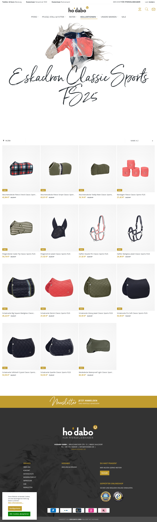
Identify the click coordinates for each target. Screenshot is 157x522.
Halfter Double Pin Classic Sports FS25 (93, 254)
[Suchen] (147, 9)
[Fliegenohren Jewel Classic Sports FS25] (59, 228)
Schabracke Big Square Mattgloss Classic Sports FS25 (18, 313)
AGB (24, 484)
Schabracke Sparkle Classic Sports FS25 (56, 372)
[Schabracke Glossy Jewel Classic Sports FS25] (98, 287)
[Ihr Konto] (139, 9)
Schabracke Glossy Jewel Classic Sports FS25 (96, 313)
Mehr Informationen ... (15, 503)
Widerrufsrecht (29, 477)
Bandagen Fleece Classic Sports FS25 (131, 195)
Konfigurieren (15, 508)
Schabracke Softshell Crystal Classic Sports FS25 (18, 372)
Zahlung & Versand (69, 467)
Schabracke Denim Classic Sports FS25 (55, 313)
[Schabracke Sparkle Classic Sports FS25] (59, 346)
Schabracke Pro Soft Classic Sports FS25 (132, 313)
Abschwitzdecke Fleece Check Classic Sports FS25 (19, 195)
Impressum (27, 481)
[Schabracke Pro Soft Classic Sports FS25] (136, 287)
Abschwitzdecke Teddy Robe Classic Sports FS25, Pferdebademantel (95, 195)
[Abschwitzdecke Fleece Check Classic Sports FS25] (21, 168)
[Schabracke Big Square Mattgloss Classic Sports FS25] (21, 287)
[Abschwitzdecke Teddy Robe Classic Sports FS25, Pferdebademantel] (98, 168)
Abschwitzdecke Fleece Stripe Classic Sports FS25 (57, 195)
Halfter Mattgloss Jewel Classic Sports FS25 (133, 254)
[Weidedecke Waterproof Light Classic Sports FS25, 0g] (98, 346)
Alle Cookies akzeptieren (19, 514)
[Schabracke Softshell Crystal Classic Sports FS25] (21, 346)
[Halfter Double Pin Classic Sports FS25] (98, 228)
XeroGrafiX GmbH (75, 519)
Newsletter (27, 487)
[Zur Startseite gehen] (79, 9)
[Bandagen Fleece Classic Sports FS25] (136, 168)
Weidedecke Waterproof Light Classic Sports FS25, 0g (96, 372)
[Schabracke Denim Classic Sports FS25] (59, 287)
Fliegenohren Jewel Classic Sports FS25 (55, 254)
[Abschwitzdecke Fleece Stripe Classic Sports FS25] (59, 168)
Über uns (26, 467)
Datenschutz (28, 474)
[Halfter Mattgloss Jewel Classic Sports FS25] (136, 228)
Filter (8, 141)
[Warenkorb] (153, 9)
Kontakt (26, 470)
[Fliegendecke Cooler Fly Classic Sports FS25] (21, 228)
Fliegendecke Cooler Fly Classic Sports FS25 (18, 254)
